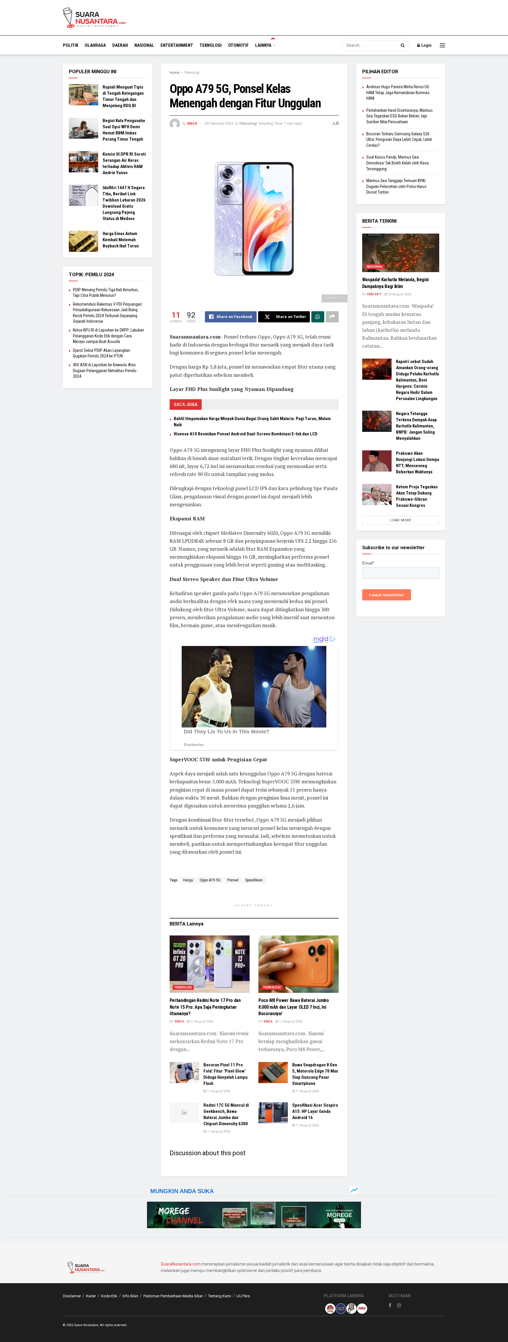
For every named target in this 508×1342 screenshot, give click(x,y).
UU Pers (243, 1296)
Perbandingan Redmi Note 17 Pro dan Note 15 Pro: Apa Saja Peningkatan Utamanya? (205, 1007)
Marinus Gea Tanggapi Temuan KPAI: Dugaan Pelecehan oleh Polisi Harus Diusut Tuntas (396, 186)
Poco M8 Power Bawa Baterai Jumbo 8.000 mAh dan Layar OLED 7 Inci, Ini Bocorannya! (293, 1007)
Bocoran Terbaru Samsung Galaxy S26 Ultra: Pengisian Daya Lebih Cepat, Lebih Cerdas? (399, 139)
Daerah (120, 45)
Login (426, 45)
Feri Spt (374, 294)
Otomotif (238, 45)
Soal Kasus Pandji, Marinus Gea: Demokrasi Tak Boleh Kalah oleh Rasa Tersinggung (397, 163)
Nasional (144, 45)
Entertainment (177, 45)
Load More (400, 520)
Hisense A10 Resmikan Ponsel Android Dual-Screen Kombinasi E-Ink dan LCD (245, 434)
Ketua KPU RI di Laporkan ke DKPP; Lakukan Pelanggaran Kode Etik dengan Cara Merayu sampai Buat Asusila (108, 336)
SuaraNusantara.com (180, 1264)
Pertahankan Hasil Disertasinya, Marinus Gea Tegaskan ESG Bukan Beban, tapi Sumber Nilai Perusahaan (399, 116)
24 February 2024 (218, 123)
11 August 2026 (201, 1021)
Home (174, 73)
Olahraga (95, 45)
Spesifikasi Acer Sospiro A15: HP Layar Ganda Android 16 (315, 1111)
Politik (70, 45)
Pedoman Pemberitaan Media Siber (173, 1296)
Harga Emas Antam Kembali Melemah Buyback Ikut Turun (121, 240)
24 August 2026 (399, 294)
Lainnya (263, 45)
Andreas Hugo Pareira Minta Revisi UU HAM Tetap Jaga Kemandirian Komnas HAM (398, 92)
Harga (188, 880)
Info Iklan (130, 1296)
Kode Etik (109, 1296)
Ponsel (232, 880)
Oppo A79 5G (210, 880)
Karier (91, 1296)
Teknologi (211, 45)
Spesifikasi (254, 880)
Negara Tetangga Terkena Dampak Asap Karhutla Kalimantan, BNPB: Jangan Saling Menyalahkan (416, 426)
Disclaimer (72, 1296)
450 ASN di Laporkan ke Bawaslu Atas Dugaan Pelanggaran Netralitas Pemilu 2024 (104, 370)
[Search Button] (403, 45)
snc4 (192, 123)
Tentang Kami (219, 1296)
